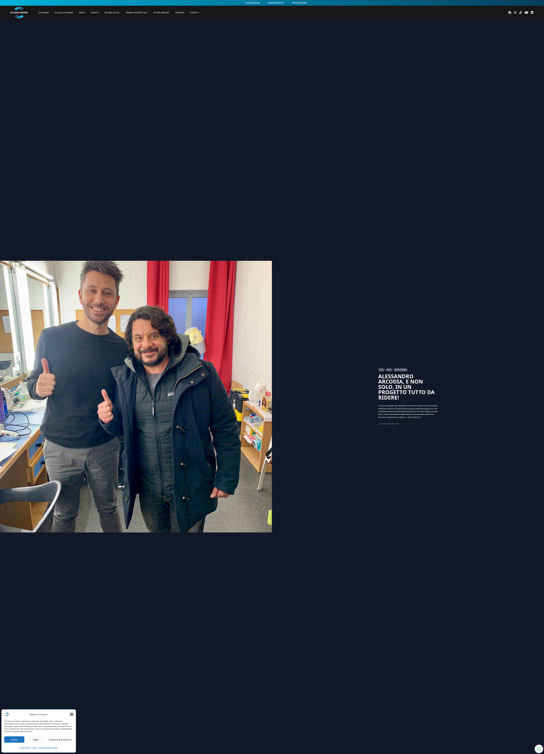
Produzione (299, 2)
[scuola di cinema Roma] (19, 23)
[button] (71, 714)
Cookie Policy (25, 747)
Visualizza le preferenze (60, 739)
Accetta (14, 739)
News (82, 12)
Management (276, 2)
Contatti (194, 12)
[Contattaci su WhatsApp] (539, 749)
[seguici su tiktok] (520, 12)
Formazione (252, 2)
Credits (95, 12)
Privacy (34, 747)
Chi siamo (43, 12)
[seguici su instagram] (515, 12)
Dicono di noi (112, 12)
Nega (35, 739)
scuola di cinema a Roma (48, 747)
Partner (180, 12)
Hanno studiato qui (136, 12)
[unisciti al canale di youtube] (526, 12)
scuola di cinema (64, 12)
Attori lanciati (161, 12)
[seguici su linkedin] (532, 12)
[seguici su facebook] (509, 12)
